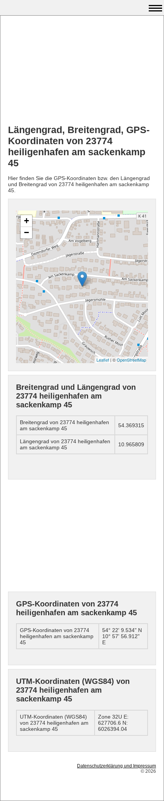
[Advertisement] (82, 71)
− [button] (26, 232)
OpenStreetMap (131, 360)
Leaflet (102, 360)
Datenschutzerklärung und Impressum (116, 766)
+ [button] (26, 220)
